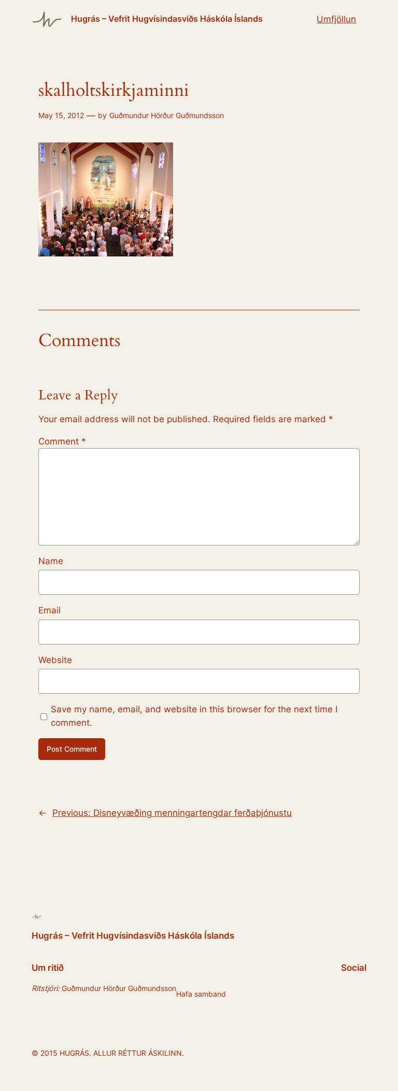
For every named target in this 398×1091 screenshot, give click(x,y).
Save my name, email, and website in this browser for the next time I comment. (194, 716)
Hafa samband (201, 993)
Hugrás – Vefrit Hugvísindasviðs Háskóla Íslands (167, 18)
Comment (62, 441)
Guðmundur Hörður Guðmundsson (166, 115)
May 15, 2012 (61, 115)
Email (49, 610)
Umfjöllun (336, 19)
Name (50, 561)
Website (55, 660)
